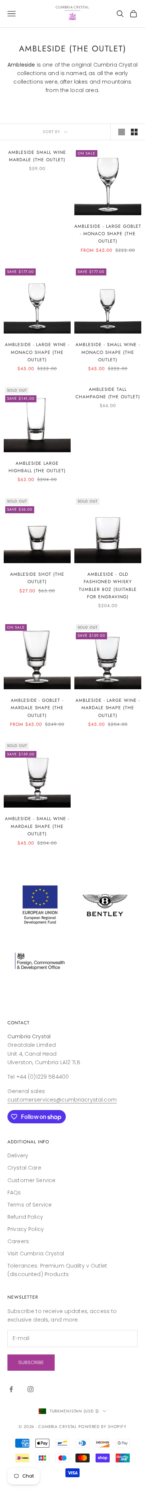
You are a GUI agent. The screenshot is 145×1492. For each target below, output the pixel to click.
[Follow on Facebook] (11, 1389)
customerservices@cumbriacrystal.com (62, 1099)
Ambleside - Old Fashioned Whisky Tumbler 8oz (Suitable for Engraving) (107, 585)
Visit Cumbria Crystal (35, 1253)
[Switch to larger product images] (121, 132)
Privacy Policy (25, 1229)
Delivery (17, 1155)
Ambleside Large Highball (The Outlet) (37, 467)
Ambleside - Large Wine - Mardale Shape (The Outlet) (107, 708)
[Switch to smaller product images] (134, 132)
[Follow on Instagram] (30, 1389)
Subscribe (31, 1362)
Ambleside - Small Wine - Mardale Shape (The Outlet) (37, 826)
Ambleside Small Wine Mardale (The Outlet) (37, 156)
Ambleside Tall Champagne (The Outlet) (107, 393)
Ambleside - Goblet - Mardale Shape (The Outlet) (37, 708)
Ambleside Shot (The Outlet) (37, 578)
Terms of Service (29, 1204)
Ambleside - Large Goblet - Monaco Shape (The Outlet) (107, 234)
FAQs (14, 1192)
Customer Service (31, 1180)
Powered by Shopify (102, 1427)
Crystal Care (24, 1167)
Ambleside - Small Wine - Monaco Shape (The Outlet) (107, 352)
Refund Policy (25, 1217)
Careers (18, 1241)
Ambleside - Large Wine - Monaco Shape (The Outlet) (37, 352)
